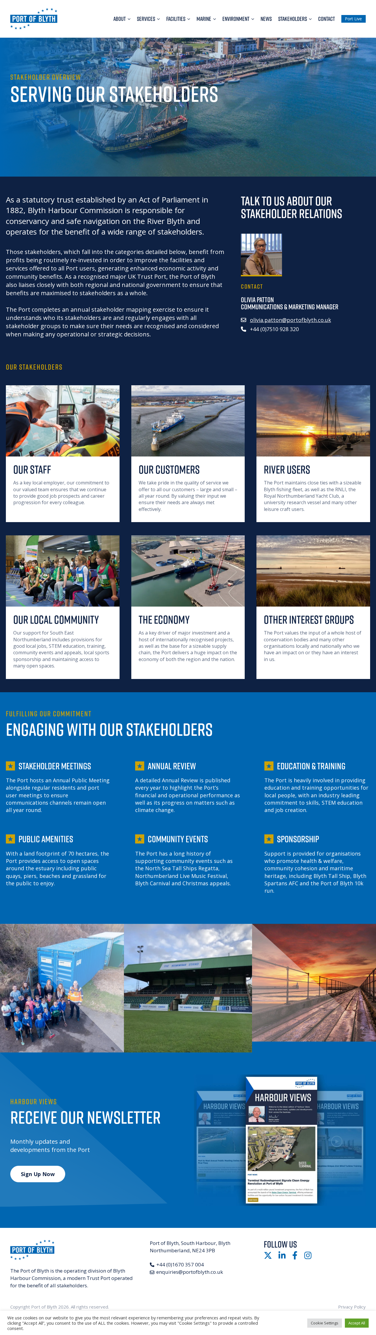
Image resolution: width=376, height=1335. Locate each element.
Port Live (353, 18)
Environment (235, 19)
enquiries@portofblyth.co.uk (189, 1271)
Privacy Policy (352, 1307)
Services (146, 19)
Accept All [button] (356, 1323)
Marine (204, 19)
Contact (326, 19)
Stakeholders (292, 19)
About (119, 19)
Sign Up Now (38, 1174)
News (266, 19)
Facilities (175, 19)
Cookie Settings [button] (324, 1323)
